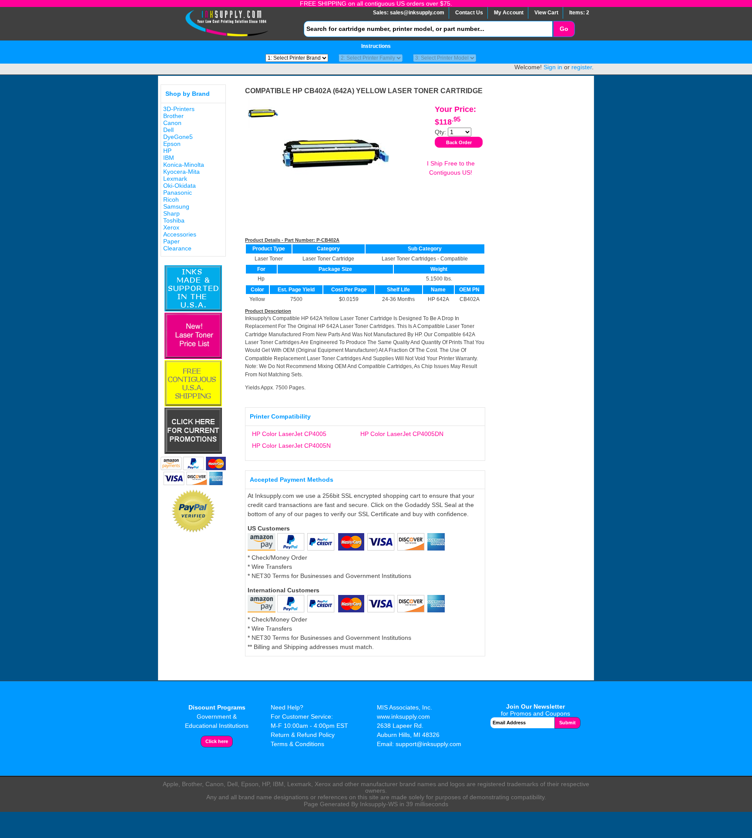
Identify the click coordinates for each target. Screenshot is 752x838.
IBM (168, 157)
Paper (171, 241)
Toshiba (174, 220)
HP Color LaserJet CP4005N (291, 445)
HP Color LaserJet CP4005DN (401, 433)
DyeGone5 (178, 136)
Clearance (177, 248)
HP (167, 150)
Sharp (171, 213)
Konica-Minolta (183, 164)
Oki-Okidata (179, 185)
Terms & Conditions (297, 743)
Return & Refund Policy (303, 734)
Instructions (376, 46)
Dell (168, 129)
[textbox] (428, 29)
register (581, 67)
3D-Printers (179, 108)
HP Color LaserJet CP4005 (289, 433)
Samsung (176, 206)
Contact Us (469, 13)
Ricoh (171, 199)
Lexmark (175, 178)
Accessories (179, 234)
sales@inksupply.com (417, 13)
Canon (172, 122)
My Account (509, 13)
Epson (172, 143)
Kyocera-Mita (181, 171)
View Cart (546, 13)
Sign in (553, 67)
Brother (173, 115)
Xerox (171, 227)
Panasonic (177, 192)
